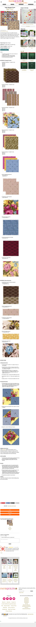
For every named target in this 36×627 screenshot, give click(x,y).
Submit (18, 319)
